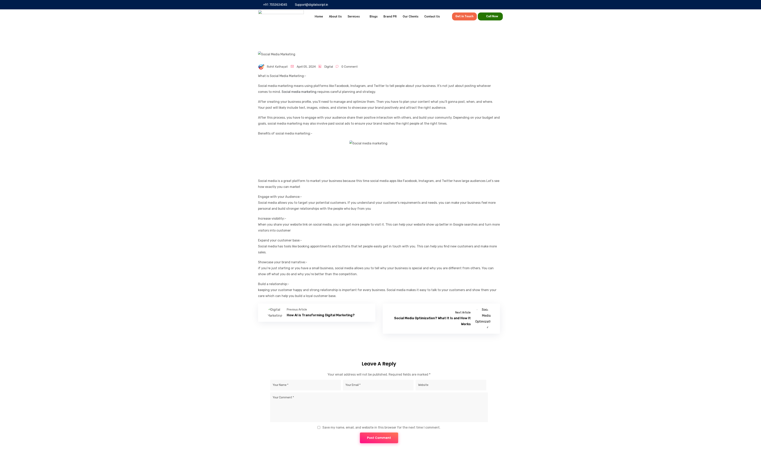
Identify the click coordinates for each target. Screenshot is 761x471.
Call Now (492, 16)
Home (319, 16)
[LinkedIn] (446, 5)
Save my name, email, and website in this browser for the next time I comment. (381, 427)
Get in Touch (464, 16)
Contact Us (432, 16)
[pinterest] (439, 5)
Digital (328, 66)
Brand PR (390, 16)
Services (354, 16)
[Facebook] (432, 5)
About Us (335, 16)
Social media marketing (299, 92)
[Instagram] (453, 5)
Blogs (374, 16)
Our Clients (410, 16)
